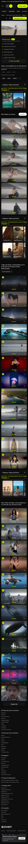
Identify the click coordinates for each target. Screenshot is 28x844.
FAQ (2, 817)
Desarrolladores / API (5, 814)
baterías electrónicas (5, 737)
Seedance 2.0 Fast (5, 795)
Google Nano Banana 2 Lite (7, 793)
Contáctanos (4, 821)
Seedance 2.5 (4, 787)
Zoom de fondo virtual (6, 729)
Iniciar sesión (22, 6)
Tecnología (3, 727)
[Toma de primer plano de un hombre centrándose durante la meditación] (14, 693)
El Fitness (3, 718)
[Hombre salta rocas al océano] (14, 428)
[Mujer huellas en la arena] (14, 299)
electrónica (3, 746)
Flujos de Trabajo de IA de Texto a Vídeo (9, 780)
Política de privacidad (11, 830)
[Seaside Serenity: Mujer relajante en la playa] (14, 158)
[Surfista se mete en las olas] (14, 348)
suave (2, 744)
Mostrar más (4, 69)
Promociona (3, 819)
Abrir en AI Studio (15, 61)
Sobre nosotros (4, 810)
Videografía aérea (5, 720)
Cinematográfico (4, 742)
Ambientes (3, 748)
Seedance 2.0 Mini (5, 797)
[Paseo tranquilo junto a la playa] (14, 142)
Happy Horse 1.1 (4, 804)
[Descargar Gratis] (24, 131)
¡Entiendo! (22, 838)
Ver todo (24, 11)
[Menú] (2, 6)
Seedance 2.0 (4, 791)
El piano (3, 740)
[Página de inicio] (6, 827)
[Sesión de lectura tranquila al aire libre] (14, 126)
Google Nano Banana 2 (6, 789)
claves (2, 739)
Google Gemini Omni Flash (7, 799)
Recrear (14, 132)
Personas (3, 714)
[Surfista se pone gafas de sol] (14, 532)
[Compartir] (9, 18)
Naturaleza (3, 712)
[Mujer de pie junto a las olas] (14, 412)
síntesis (2, 735)
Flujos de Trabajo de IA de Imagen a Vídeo (10, 782)
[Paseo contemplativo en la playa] (14, 206)
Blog (2, 816)
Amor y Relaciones (5, 716)
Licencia (3, 830)
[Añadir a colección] (6, 18)
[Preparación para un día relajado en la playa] (14, 190)
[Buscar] (10, 6)
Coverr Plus (3, 812)
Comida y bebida (4, 722)
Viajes (2, 724)
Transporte (3, 725)
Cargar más (14, 704)
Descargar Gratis (18, 18)
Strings (2, 750)
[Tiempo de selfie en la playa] (14, 174)
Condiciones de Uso (22, 830)
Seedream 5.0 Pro (5, 800)
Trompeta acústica (5, 752)
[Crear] (7, 6)
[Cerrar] (26, 1)
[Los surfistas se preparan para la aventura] (14, 596)
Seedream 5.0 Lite (5, 802)
